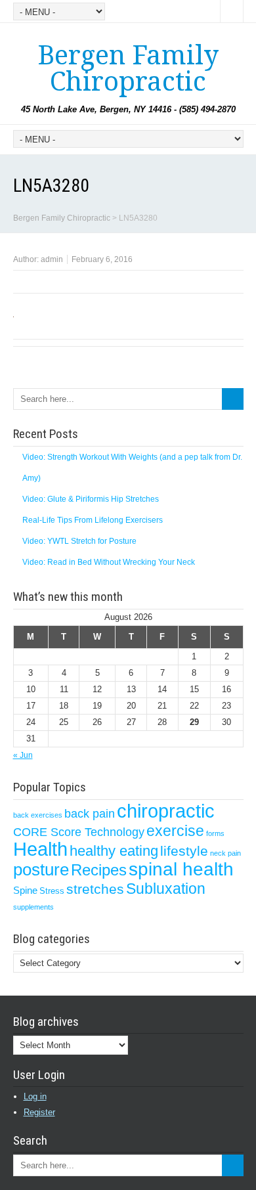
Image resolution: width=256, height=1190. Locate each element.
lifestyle (184, 850)
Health (40, 849)
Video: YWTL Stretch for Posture (79, 541)
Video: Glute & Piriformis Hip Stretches (90, 499)
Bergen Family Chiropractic (128, 68)
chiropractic (166, 811)
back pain (89, 813)
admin (52, 259)
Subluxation (165, 888)
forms (215, 833)
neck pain (225, 853)
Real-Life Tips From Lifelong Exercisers (92, 520)
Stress (51, 891)
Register (39, 1112)
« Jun (23, 755)
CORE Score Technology (78, 832)
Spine (25, 890)
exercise (175, 830)
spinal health (181, 868)
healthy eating (114, 851)
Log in (35, 1096)
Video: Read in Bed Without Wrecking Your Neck (108, 562)
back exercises (37, 815)
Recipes (99, 870)
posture (41, 869)
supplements (33, 907)
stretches (95, 888)
